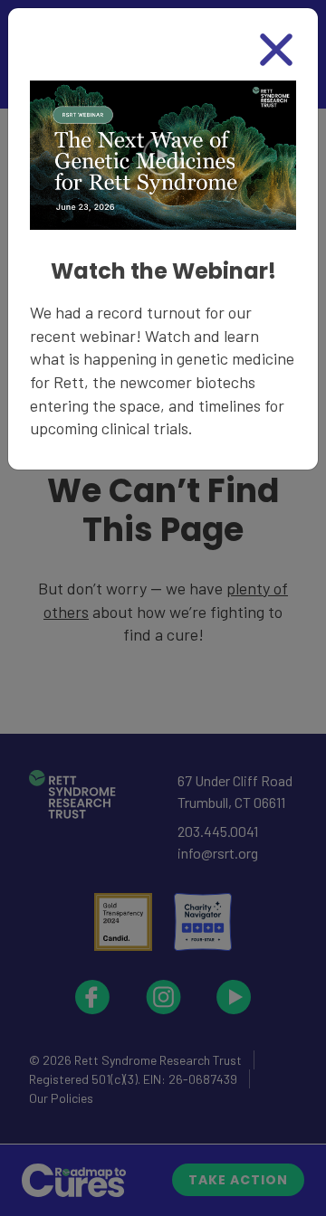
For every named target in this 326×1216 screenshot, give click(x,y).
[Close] (276, 50)
